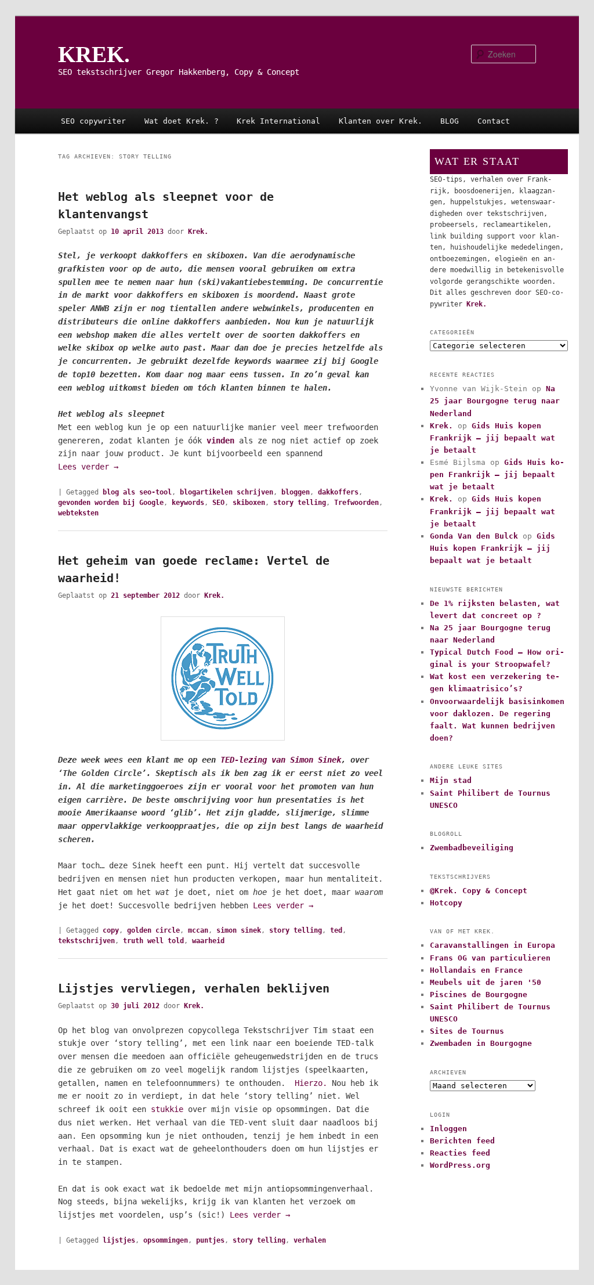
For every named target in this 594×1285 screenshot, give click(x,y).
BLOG (449, 121)
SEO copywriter (93, 121)
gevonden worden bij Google (111, 503)
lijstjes (119, 1240)
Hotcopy (446, 902)
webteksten (78, 513)
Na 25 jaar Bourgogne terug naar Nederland (495, 400)
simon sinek (238, 930)
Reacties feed (460, 1153)
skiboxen (249, 503)
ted (336, 930)
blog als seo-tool (137, 492)
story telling (299, 503)
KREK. (94, 54)
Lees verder (88, 466)
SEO (218, 503)
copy (111, 930)
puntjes (210, 1240)
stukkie (167, 1109)
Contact (493, 121)
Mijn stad (451, 780)
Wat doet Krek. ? (181, 121)
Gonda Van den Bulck (474, 536)
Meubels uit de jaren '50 (485, 982)
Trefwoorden (356, 503)
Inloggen (448, 1128)
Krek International (278, 121)
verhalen (310, 1240)
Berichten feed (462, 1140)
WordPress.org (460, 1165)
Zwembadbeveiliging (471, 847)
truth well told (153, 941)
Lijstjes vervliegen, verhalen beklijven (193, 988)
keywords (188, 503)
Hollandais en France (476, 970)
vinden (220, 440)
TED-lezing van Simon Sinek (280, 759)
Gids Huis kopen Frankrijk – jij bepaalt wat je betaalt (492, 437)
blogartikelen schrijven (226, 492)
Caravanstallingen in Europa (492, 945)
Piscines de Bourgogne (478, 994)
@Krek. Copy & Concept (478, 890)
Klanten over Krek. (380, 121)
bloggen (295, 492)
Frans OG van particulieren (490, 958)
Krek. (198, 232)
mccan (198, 930)
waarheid (208, 941)
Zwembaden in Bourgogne (481, 1043)
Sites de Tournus (467, 1031)
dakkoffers (338, 492)
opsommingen (165, 1240)
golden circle (153, 930)
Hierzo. (311, 1083)
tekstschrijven (86, 941)
